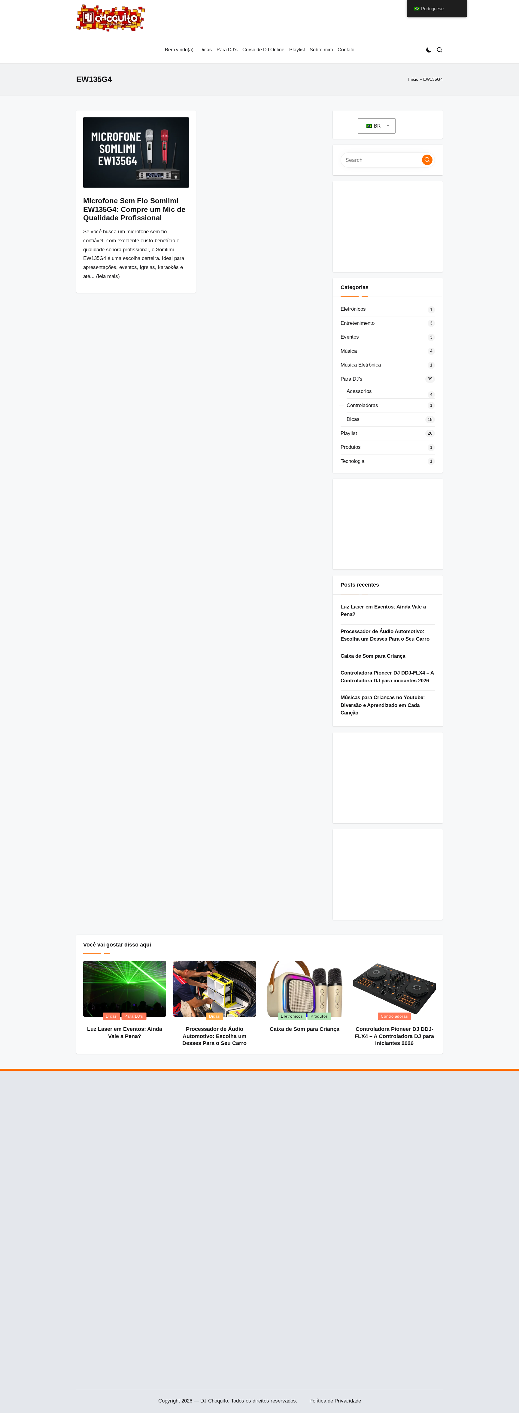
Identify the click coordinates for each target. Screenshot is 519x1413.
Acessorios (359, 391)
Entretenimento (358, 323)
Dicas (353, 419)
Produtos (351, 447)
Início (413, 79)
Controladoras (362, 405)
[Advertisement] (388, 226)
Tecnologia (352, 461)
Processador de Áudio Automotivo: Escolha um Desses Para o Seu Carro (385, 635)
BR (377, 125)
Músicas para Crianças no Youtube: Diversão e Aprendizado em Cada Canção (383, 705)
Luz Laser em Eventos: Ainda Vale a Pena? (383, 610)
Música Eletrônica (361, 365)
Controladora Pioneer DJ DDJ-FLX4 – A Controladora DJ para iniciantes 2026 (387, 677)
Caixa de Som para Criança (373, 656)
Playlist (349, 433)
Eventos (350, 337)
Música (349, 351)
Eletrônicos (353, 309)
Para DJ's (352, 379)
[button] (427, 160)
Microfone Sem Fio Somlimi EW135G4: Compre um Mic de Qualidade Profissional (134, 209)
